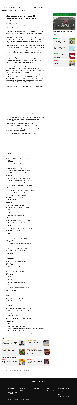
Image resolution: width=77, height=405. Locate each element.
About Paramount (61, 386)
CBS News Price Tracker (26, 10)
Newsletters (47, 386)
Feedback (60, 394)
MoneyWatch (4, 10)
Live (14, 7)
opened (14, 125)
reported (23, 330)
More (11, 338)
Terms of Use (35, 392)
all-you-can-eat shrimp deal (31, 49)
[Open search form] (75, 7)
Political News (11, 386)
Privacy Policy (36, 386)
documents (23, 68)
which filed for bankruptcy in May (23, 45)
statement (26, 88)
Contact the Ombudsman (63, 396)
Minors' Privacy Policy (37, 393)
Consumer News (13, 368)
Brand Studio (48, 392)
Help (59, 392)
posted (8, 41)
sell (18, 78)
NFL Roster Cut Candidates (11, 391)
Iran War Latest (11, 388)
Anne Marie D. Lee (15, 336)
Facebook (22, 388)
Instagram (22, 390)
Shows (19, 7)
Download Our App (49, 390)
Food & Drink (21, 368)
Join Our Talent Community (61, 391)
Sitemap (47, 393)
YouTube (22, 386)
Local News (8, 7)
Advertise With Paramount (63, 388)
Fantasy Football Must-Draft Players (12, 393)
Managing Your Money (15, 10)
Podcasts (47, 388)
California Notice (36, 388)
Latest (2, 7)
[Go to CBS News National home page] (38, 7)
